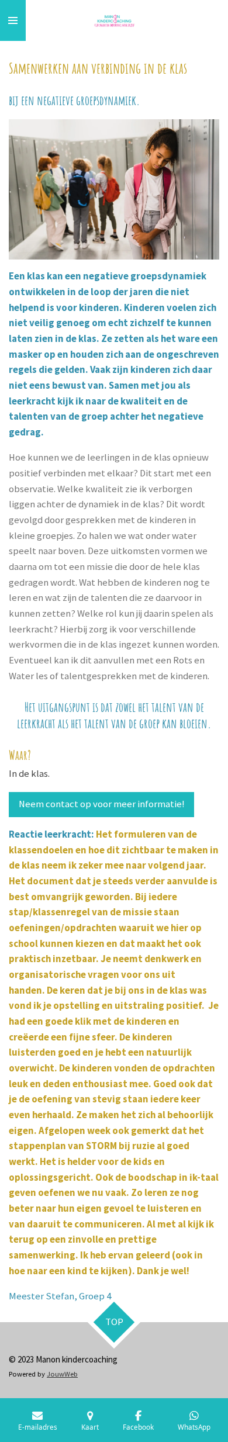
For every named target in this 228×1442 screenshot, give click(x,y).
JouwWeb (62, 1374)
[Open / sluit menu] (13, 20)
